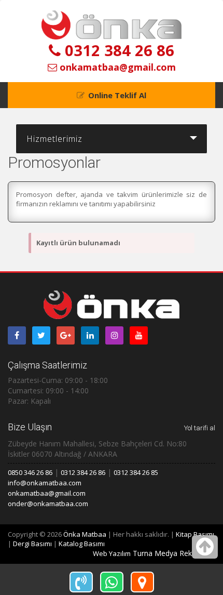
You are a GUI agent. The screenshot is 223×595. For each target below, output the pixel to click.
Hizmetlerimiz (54, 138)
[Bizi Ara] (81, 582)
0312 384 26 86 (117, 50)
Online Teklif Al (117, 95)
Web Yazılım (112, 553)
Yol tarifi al (199, 428)
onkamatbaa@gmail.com (116, 67)
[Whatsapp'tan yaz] (111, 582)
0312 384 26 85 (136, 472)
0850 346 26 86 (30, 472)
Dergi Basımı (32, 543)
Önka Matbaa (84, 534)
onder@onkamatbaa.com (48, 503)
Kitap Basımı (195, 534)
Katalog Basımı (82, 543)
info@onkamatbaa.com (44, 482)
